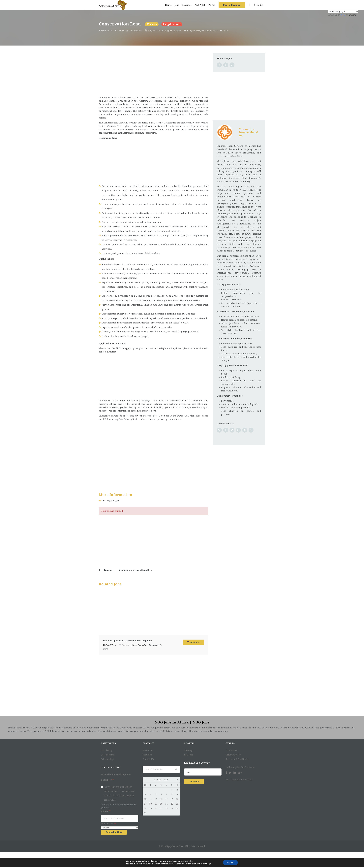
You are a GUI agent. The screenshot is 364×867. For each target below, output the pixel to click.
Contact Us (148, 759)
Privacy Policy (233, 755)
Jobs (176, 5)
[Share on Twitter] (225, 64)
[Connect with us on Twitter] (231, 430)
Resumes (187, 5)
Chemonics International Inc (135, 570)
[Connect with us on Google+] (251, 430)
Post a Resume (231, 5)
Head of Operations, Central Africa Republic (127, 641)
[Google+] (240, 773)
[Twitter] (230, 773)
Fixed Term (106, 30)
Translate (351, 15)
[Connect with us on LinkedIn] (238, 430)
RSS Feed (188, 755)
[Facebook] (227, 773)
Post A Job (200, 5)
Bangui (108, 570)
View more (193, 642)
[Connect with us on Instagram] (244, 430)
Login (259, 5)
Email (105, 811)
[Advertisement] (153, 72)
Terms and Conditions (237, 759)
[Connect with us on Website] (219, 430)
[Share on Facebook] (219, 64)
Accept (230, 862)
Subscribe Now (114, 832)
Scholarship (107, 759)
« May (145, 780)
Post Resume (107, 755)
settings (207, 864)
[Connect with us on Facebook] (225, 430)
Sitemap (188, 750)
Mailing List (107, 823)
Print (225, 30)
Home (168, 5)
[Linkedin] (235, 773)
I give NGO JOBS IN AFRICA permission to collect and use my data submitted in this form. (119, 793)
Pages (211, 5)
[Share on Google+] (231, 64)
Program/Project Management (202, 30)
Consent (106, 780)
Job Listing (106, 750)
